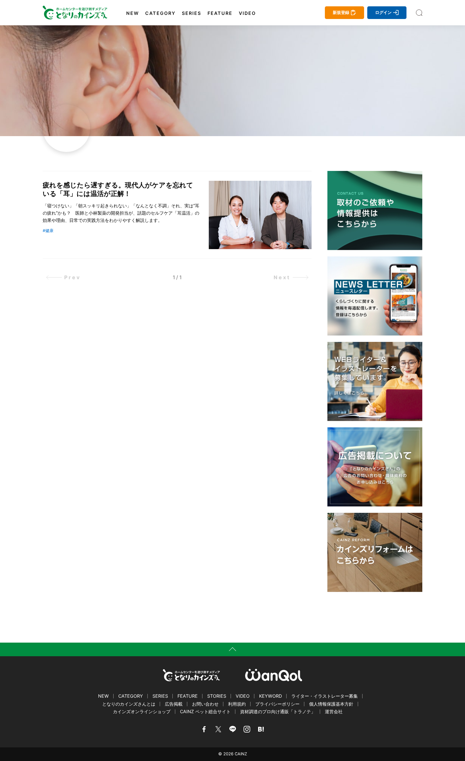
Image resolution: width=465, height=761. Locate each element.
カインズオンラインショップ (141, 711)
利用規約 (237, 704)
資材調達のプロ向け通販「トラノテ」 (277, 711)
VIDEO (247, 13)
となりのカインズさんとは (128, 704)
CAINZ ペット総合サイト (205, 711)
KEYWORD (270, 696)
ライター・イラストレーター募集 (324, 696)
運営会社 (334, 711)
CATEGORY (160, 13)
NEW (132, 13)
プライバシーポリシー (277, 704)
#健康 (48, 230)
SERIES (191, 13)
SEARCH (419, 12)
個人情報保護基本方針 (331, 704)
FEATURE (220, 13)
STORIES (216, 696)
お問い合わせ (205, 704)
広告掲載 (174, 704)
